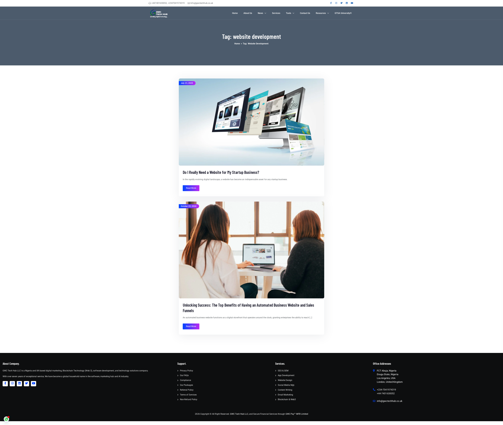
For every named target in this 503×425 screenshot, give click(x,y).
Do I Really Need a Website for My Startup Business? (221, 172)
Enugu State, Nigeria (387, 374)
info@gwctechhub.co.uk (389, 401)
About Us (248, 13)
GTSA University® (343, 13)
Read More (191, 188)
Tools (288, 13)
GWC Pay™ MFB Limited (297, 414)
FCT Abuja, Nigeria (387, 370)
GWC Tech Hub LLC (239, 414)
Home (235, 13)
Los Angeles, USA (386, 378)
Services (276, 13)
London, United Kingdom (390, 382)
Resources (321, 13)
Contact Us (305, 13)
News (260, 13)
